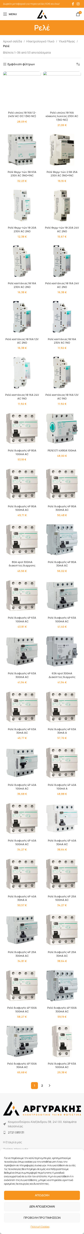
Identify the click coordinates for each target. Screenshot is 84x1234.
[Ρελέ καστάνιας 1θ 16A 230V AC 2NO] (22, 261)
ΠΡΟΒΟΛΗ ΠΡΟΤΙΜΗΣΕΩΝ (42, 1217)
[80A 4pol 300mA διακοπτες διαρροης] (22, 540)
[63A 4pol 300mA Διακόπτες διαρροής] (62, 651)
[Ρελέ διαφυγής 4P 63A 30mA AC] (22, 707)
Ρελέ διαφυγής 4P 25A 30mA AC (62, 954)
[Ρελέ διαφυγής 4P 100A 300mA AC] (62, 986)
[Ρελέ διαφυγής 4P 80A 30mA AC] (62, 540)
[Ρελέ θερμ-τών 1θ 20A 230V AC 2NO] (22, 205)
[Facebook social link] (73, 4)
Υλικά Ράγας (67, 41)
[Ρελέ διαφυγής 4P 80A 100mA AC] (22, 428)
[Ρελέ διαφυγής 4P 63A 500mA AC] (62, 596)
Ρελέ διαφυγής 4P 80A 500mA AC (22, 508)
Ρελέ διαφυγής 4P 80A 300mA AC (62, 508)
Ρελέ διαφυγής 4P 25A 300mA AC (22, 954)
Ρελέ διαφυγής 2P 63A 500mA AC (62, 1065)
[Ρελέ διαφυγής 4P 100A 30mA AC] (22, 1041)
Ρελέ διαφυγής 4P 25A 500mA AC (62, 898)
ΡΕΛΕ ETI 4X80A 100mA (62, 450)
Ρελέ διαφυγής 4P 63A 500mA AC (62, 619)
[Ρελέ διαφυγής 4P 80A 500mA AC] (22, 484)
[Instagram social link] (78, 4)
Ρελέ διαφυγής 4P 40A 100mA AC (22, 786)
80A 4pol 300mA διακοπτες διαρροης (22, 563)
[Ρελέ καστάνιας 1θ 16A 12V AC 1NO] (62, 372)
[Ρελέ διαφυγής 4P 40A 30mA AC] (62, 818)
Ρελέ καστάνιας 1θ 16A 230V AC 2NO (22, 285)
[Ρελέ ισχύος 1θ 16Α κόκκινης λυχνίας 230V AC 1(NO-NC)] (62, 90)
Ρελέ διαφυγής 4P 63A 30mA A (62, 731)
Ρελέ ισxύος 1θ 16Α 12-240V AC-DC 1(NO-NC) (22, 114)
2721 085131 (16, 1132)
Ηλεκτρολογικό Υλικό (40, 41)
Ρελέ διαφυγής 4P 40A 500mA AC (22, 842)
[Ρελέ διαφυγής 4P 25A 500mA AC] (62, 874)
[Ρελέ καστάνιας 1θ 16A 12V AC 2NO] (22, 317)
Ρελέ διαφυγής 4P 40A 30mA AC (62, 842)
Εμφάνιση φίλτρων (21, 64)
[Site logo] (42, 14)
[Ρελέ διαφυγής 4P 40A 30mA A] (22, 874)
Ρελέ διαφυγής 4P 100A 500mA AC (22, 1009)
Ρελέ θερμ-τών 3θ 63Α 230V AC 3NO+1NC (22, 173)
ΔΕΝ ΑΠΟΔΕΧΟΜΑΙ (42, 1206)
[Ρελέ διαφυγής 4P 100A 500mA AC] (22, 986)
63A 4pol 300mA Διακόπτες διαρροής (62, 675)
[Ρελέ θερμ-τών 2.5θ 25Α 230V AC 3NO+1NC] (62, 150)
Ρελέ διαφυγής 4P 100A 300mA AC (62, 1009)
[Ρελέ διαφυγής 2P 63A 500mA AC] (62, 1041)
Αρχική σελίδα (12, 41)
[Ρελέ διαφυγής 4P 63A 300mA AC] (22, 651)
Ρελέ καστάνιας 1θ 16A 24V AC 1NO (22, 396)
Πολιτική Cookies (40, 1226)
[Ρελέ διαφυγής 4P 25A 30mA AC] (62, 930)
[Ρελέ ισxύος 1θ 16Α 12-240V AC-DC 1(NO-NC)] (22, 90)
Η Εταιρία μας (12, 1142)
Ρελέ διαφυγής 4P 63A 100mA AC (22, 619)
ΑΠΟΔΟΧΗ (42, 1195)
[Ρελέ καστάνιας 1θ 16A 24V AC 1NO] (22, 372)
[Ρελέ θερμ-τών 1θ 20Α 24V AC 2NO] (62, 205)
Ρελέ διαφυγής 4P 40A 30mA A (22, 898)
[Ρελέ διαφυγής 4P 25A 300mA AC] (22, 930)
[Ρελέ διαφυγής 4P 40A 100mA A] (62, 763)
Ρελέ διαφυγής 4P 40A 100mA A (62, 786)
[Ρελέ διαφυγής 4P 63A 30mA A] (62, 707)
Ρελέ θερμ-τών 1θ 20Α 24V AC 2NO (62, 229)
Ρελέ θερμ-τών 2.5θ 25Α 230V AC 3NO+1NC (62, 173)
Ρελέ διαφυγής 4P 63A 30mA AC (22, 731)
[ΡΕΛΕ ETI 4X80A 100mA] (62, 428)
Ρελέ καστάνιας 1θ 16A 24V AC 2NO (62, 285)
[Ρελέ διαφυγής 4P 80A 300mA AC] (62, 484)
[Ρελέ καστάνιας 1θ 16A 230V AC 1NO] (62, 317)
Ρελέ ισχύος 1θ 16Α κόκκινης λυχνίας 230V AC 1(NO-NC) (62, 116)
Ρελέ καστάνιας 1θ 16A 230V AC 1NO (62, 341)
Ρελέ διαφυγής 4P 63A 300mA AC (22, 675)
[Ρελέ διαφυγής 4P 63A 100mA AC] (22, 596)
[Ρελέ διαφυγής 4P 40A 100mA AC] (22, 763)
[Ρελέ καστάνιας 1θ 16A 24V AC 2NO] (62, 261)
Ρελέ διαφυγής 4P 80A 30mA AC (62, 563)
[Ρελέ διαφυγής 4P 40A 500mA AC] (22, 818)
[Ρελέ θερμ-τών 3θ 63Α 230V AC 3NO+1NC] (22, 150)
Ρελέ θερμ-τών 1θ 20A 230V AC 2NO (22, 229)
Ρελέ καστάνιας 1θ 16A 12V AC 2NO (22, 341)
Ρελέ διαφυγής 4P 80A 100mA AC (22, 452)
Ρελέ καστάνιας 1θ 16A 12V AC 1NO (61, 396)
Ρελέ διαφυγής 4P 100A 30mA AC (22, 1065)
